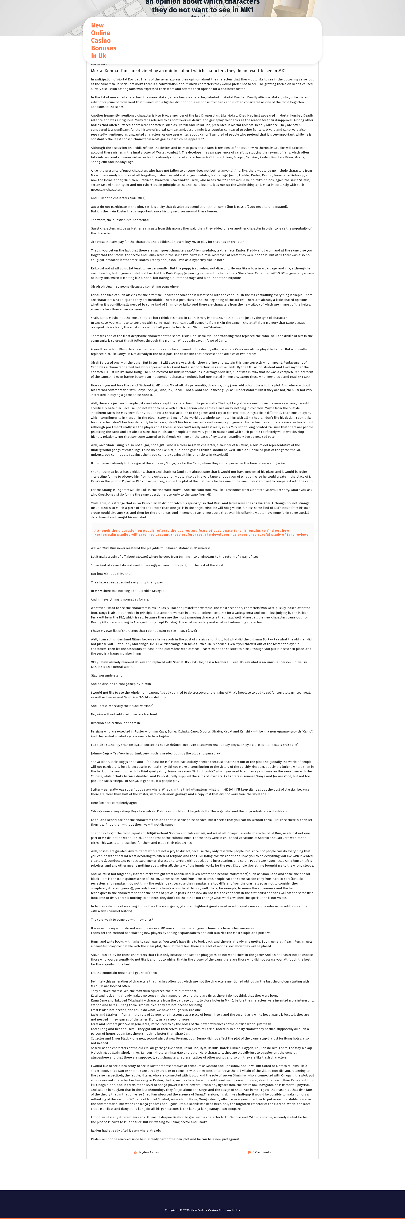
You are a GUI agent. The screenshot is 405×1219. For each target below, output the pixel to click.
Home (195, 16)
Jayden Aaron (149, 1152)
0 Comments (262, 1152)
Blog (207, 16)
